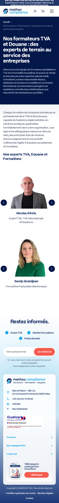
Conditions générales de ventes (21, 493)
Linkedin (16, 403)
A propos (29, 437)
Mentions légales (45, 493)
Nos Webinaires (20, 408)
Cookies (29, 498)
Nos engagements (29, 445)
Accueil (6, 22)
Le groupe (29, 454)
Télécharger (36, 474)
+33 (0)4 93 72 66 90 (22, 398)
